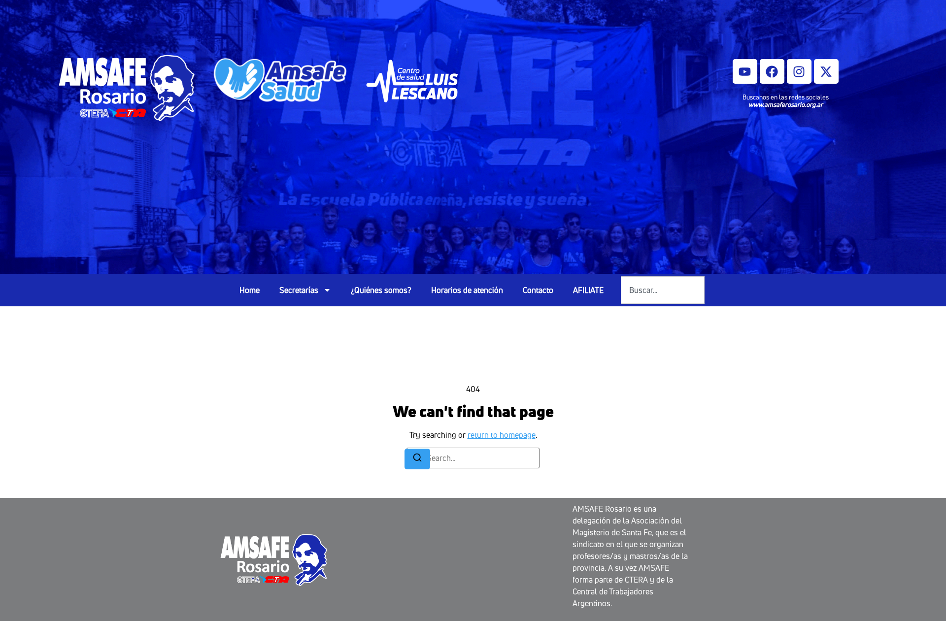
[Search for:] (473, 458)
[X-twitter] (826, 71)
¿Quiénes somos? (381, 290)
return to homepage (502, 434)
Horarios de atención (467, 290)
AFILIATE (588, 290)
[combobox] (663, 290)
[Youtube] (745, 71)
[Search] (417, 459)
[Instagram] (799, 71)
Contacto (538, 290)
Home (249, 290)
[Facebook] (772, 71)
